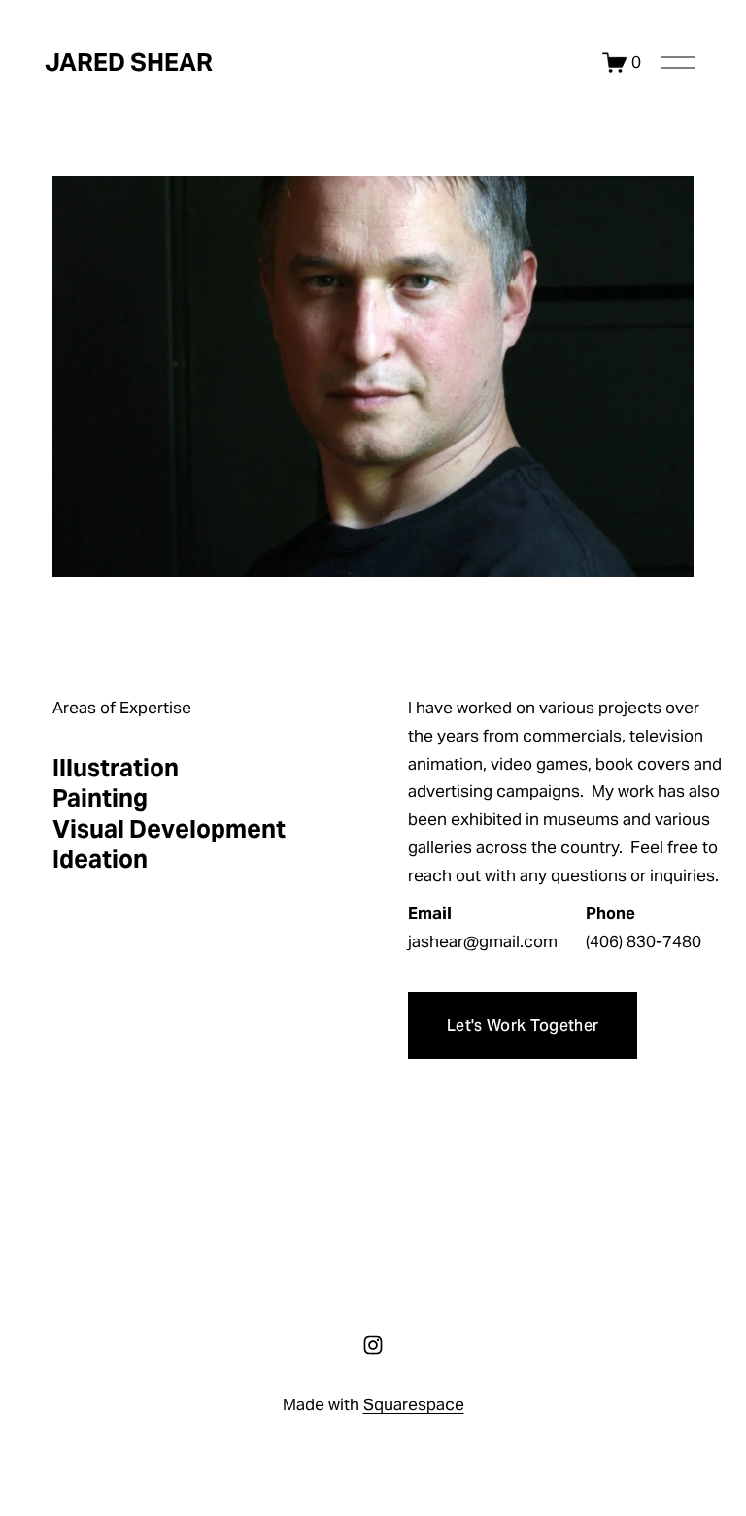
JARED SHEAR (129, 62)
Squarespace (413, 1404)
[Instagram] (373, 1345)
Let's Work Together (522, 1025)
